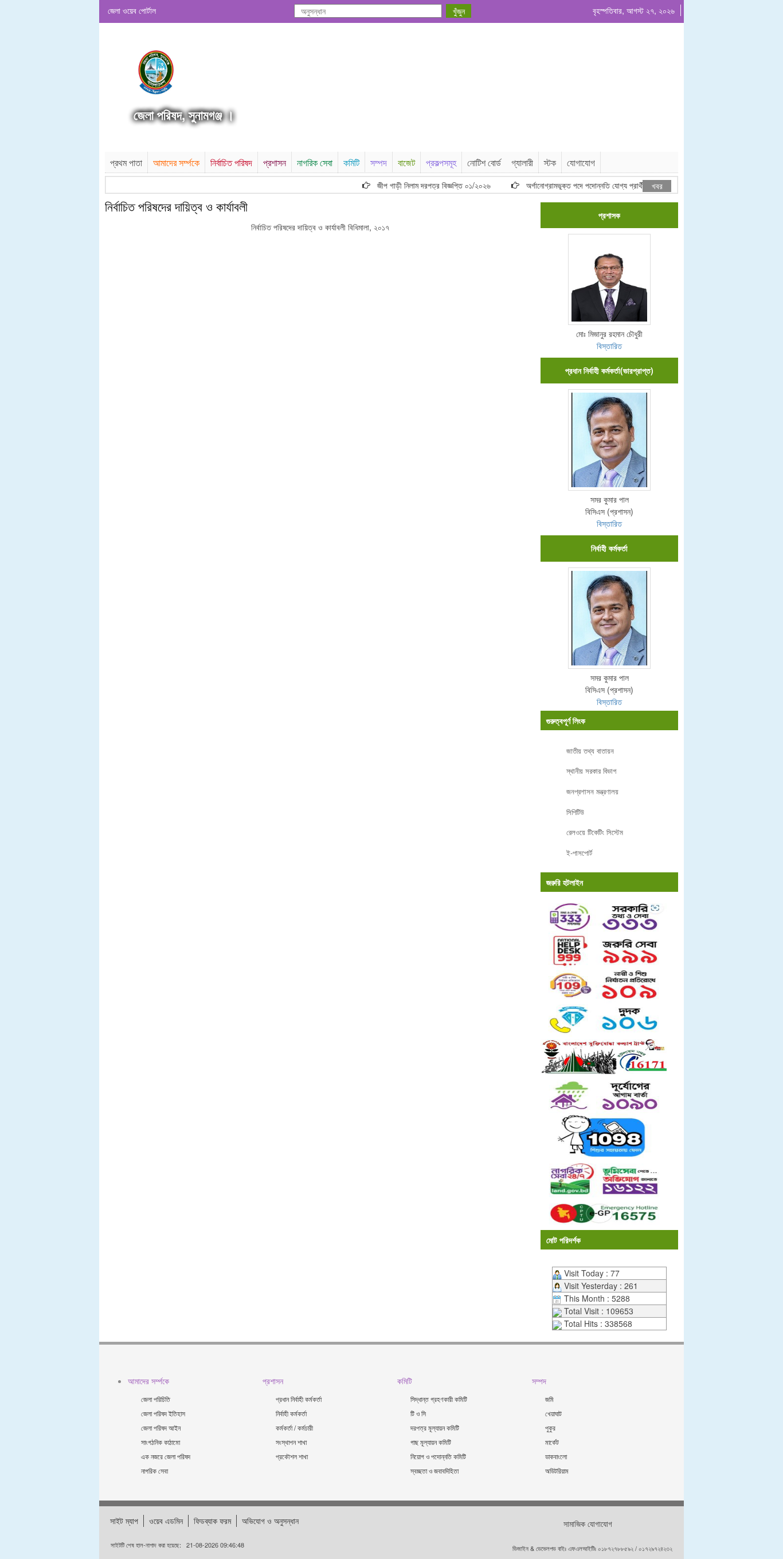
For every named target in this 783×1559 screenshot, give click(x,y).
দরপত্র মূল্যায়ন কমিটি (434, 1427)
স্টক (550, 162)
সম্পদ (378, 162)
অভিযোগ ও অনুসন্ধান (270, 1520)
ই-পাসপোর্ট (579, 852)
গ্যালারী (522, 162)
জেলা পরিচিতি (155, 1399)
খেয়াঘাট (553, 1413)
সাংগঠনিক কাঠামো (160, 1442)
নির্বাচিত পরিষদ (231, 162)
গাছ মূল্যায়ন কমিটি (430, 1442)
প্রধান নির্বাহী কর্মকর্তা (299, 1399)
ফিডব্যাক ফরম (212, 1520)
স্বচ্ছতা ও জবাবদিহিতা (434, 1470)
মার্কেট (552, 1442)
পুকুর (550, 1427)
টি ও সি (418, 1413)
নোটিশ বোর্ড (484, 162)
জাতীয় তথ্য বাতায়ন (590, 750)
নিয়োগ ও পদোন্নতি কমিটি (438, 1456)
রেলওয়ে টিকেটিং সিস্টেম (594, 831)
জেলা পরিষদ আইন (161, 1427)
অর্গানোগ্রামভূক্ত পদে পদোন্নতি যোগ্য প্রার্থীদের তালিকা (585, 185)
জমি (549, 1399)
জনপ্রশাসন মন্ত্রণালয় (592, 791)
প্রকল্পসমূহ (441, 162)
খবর (657, 185)
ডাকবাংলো (556, 1456)
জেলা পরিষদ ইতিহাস (163, 1413)
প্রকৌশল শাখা (292, 1456)
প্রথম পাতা (126, 162)
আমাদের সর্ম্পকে (176, 162)
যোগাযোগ (581, 162)
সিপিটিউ (575, 811)
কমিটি (351, 162)
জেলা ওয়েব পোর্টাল (132, 10)
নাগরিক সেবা (314, 162)
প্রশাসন (274, 162)
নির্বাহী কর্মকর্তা (291, 1413)
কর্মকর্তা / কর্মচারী (294, 1427)
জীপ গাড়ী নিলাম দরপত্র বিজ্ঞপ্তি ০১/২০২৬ (419, 185)
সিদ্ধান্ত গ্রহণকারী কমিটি (438, 1399)
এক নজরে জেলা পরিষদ (165, 1456)
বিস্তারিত (609, 345)
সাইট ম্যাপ (124, 1520)
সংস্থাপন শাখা (291, 1442)
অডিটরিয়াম (557, 1470)
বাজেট (406, 162)
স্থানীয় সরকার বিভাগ (591, 770)
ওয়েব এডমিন (166, 1520)
